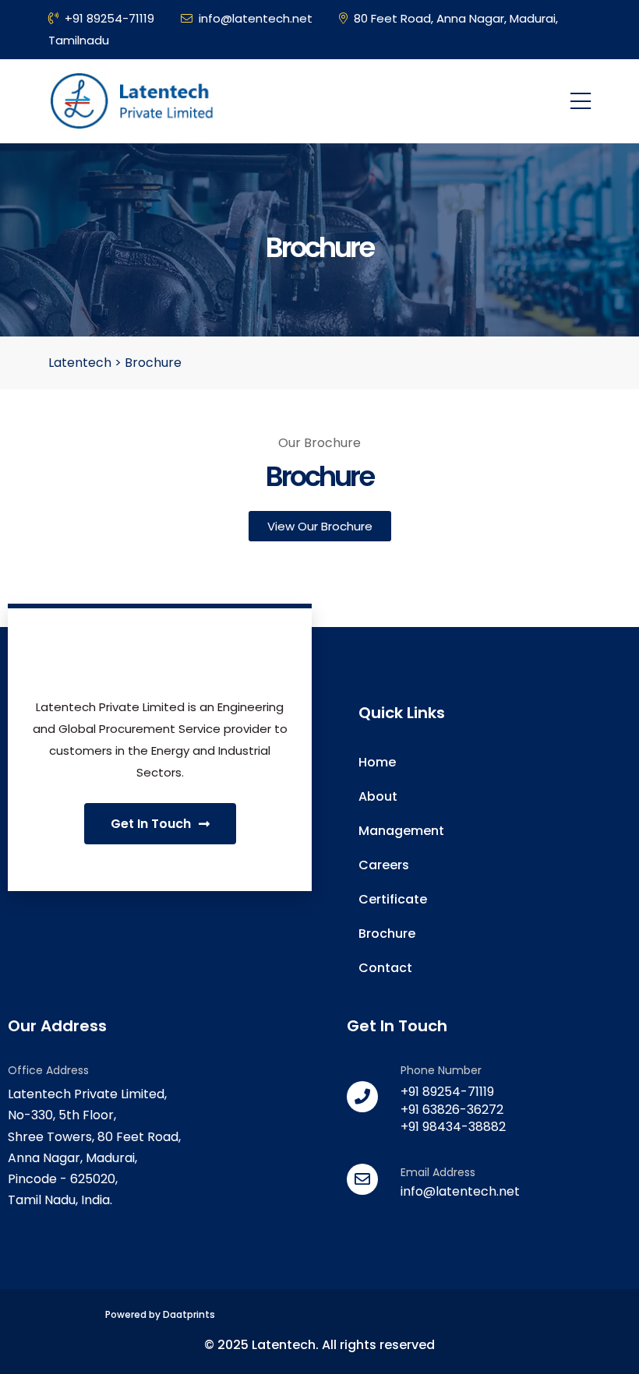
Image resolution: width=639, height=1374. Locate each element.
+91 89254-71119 (109, 18)
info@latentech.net (255, 18)
